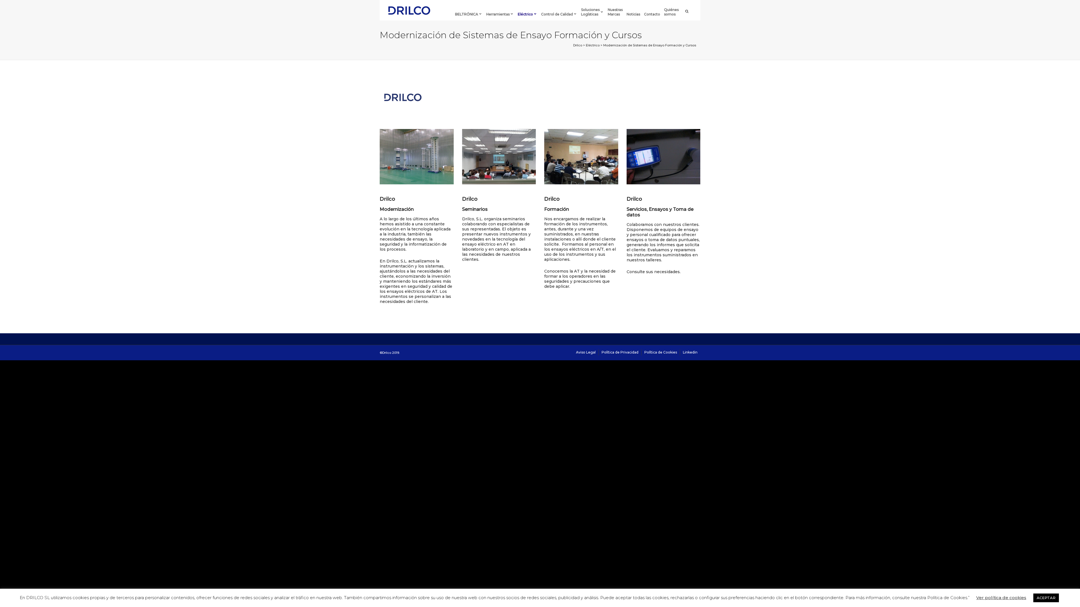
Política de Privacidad (620, 352)
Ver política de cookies (1001, 597)
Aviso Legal (586, 352)
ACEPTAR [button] (1046, 597)
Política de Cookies (660, 352)
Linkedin (690, 352)
